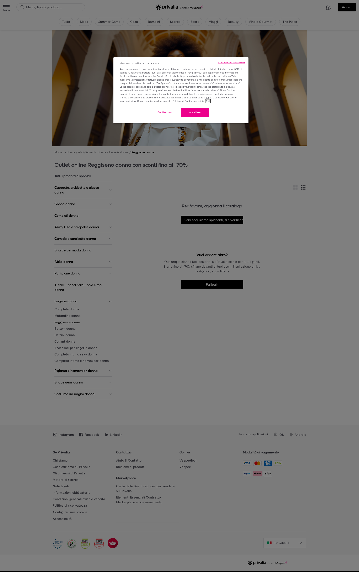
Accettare (195, 112)
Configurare (164, 112)
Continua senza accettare (231, 62)
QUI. (208, 101)
